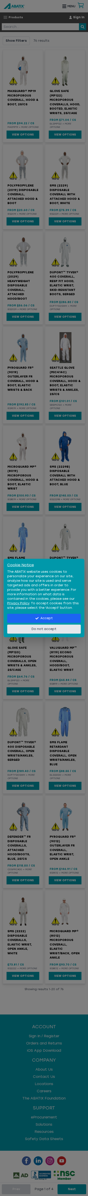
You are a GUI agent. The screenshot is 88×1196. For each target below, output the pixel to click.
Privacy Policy (18, 603)
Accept (46, 618)
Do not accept (44, 629)
